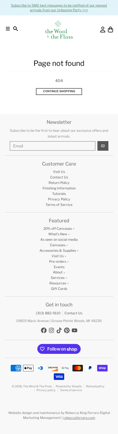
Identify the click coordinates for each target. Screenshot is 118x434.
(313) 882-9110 (48, 313)
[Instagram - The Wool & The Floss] (51, 330)
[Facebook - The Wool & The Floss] (44, 330)
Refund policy (95, 386)
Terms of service (71, 390)
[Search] (15, 29)
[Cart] (110, 29)
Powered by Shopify (69, 386)
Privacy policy (46, 390)
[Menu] (8, 29)
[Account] (103, 29)
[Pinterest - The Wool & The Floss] (67, 330)
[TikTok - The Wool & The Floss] (59, 330)
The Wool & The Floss (37, 386)
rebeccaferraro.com (79, 418)
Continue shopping (59, 91)
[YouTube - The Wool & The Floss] (74, 330)
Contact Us (73, 313)
